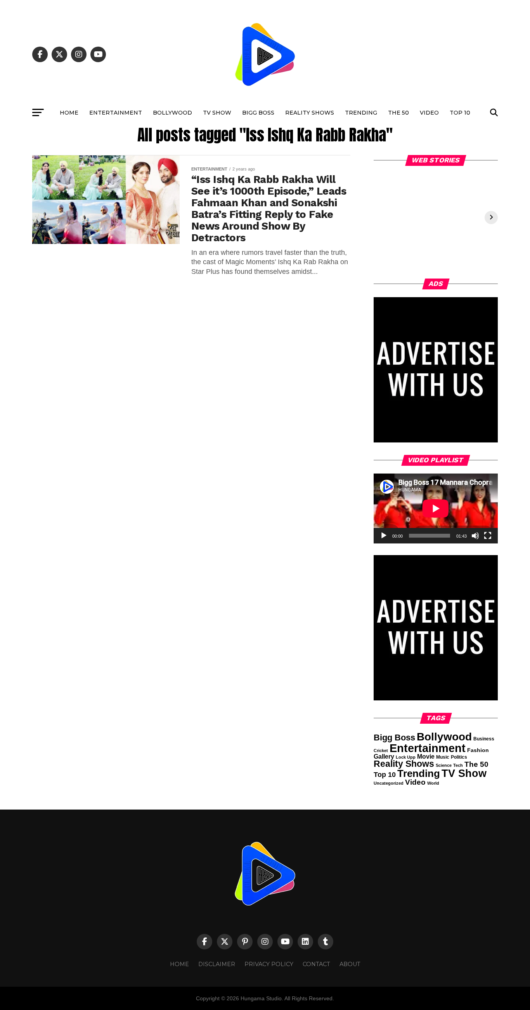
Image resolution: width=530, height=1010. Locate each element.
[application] (436, 508)
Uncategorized (389, 783)
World (433, 783)
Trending (361, 112)
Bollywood (172, 112)
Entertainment (115, 112)
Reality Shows (309, 112)
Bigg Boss (258, 112)
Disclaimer (216, 964)
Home (69, 112)
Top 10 (460, 112)
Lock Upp (406, 757)
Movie (426, 756)
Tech (458, 765)
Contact (316, 964)
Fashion (478, 750)
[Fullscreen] (488, 536)
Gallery (384, 756)
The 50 (398, 112)
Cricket (381, 750)
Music (442, 757)
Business (483, 738)
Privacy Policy (268, 964)
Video (429, 112)
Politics (459, 756)
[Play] (384, 536)
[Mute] (475, 536)
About (349, 964)
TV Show (217, 112)
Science (444, 765)
